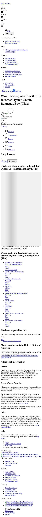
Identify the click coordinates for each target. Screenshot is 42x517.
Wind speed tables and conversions (16, 50)
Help (8, 31)
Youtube (29, 505)
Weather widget (10, 52)
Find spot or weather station (12, 341)
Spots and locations (11, 43)
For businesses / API (11, 64)
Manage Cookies (10, 76)
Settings (10, 34)
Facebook (18, 91)
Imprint (7, 87)
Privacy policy (9, 85)
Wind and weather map (12, 41)
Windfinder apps (10, 58)
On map (4, 126)
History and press (10, 60)
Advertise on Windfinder (13, 73)
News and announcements (13, 74)
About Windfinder (11, 62)
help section (24, 403)
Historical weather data (12, 71)
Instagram (30, 504)
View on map (8, 91)
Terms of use (9, 83)
